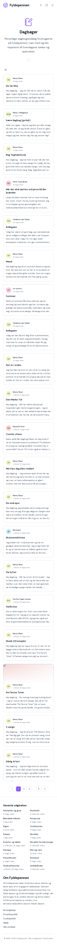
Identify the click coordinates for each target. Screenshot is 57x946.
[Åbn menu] (52, 5)
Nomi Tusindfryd (20, 182)
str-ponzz (17, 288)
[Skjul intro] (28, 60)
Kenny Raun (18, 78)
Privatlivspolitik (10, 914)
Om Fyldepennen (16, 878)
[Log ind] (41, 5)
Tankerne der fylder (21, 219)
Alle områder (9, 927)
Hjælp (6, 922)
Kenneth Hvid (18, 426)
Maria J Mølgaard (20, 112)
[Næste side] (45, 788)
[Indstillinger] (46, 5)
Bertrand (17, 530)
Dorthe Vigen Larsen (22, 599)
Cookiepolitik (9, 918)
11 (38, 789)
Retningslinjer (9, 910)
